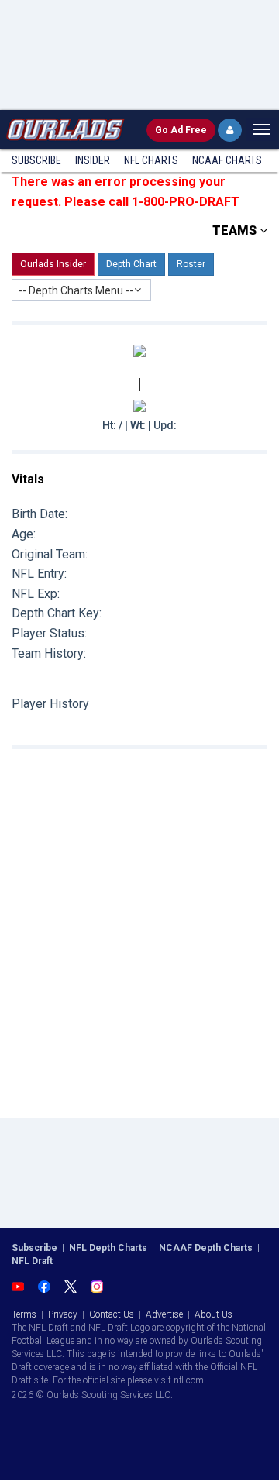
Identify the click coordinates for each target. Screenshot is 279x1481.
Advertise (164, 1314)
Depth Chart (131, 264)
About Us (213, 1314)
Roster (191, 264)
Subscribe (36, 160)
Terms (24, 1314)
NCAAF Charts (227, 160)
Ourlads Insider (53, 264)
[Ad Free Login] (230, 130)
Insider (92, 160)
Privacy (63, 1314)
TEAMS (236, 230)
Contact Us (111, 1314)
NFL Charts (151, 160)
